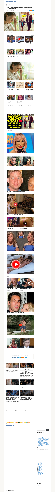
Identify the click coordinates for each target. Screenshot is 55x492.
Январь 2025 (40, 469)
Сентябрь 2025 (40, 461)
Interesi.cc (13, 10)
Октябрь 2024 (40, 472)
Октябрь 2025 (40, 460)
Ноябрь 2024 (40, 471)
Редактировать (8, 369)
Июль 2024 (40, 475)
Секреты (39, 485)
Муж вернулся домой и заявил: (11, 385)
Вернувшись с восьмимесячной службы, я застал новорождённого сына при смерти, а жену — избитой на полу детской (12, 398)
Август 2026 (40, 453)
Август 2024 (40, 474)
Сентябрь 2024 (40, 473)
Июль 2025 (40, 463)
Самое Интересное (11, 1)
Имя (6, 410)
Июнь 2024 (40, 476)
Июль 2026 (40, 454)
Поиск (48, 429)
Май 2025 (39, 465)
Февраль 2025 (40, 468)
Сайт (25, 410)
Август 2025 (40, 462)
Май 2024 (39, 477)
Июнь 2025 (40, 464)
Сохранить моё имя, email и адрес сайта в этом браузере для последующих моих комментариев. (19, 423)
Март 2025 (39, 467)
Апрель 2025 (40, 466)
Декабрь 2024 (40, 470)
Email (16, 410)
